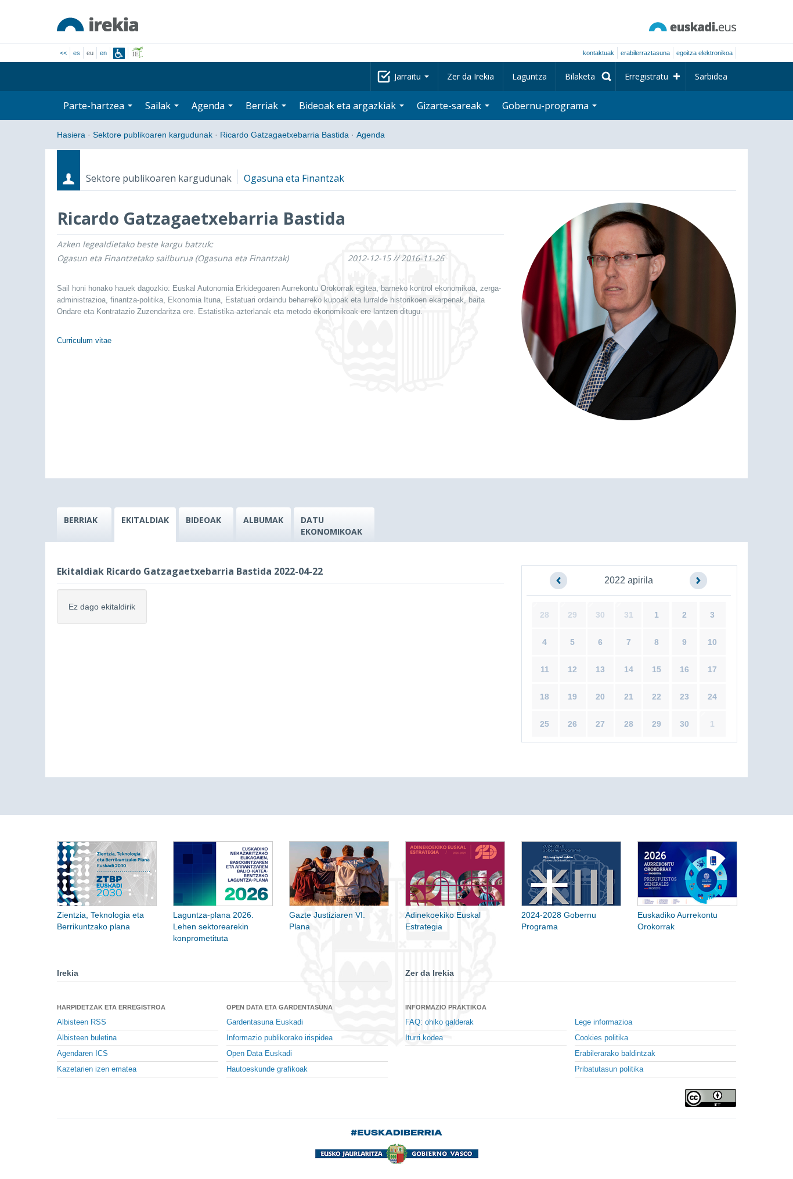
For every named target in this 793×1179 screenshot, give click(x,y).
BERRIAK (81, 519)
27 (600, 724)
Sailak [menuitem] (159, 105)
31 (628, 614)
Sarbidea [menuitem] (711, 76)
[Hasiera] (97, 24)
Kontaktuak (598, 52)
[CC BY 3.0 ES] (710, 1098)
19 (572, 696)
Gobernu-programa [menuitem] (546, 105)
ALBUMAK (263, 519)
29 (572, 614)
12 (572, 669)
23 (684, 696)
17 (712, 669)
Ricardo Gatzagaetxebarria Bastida (284, 134)
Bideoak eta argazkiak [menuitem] (348, 105)
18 (544, 696)
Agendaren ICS (82, 1054)
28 (544, 614)
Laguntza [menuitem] (529, 76)
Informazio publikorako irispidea (279, 1038)
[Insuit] (119, 53)
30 (600, 614)
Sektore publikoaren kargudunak (152, 134)
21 (628, 696)
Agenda (370, 134)
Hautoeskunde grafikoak (267, 1069)
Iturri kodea (424, 1038)
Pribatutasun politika (609, 1069)
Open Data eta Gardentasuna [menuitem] (279, 1007)
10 (712, 642)
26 (572, 724)
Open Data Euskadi (259, 1054)
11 (544, 669)
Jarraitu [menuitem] (408, 76)
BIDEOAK (203, 519)
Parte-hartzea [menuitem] (95, 105)
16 (684, 669)
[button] (558, 580)
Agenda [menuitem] (209, 105)
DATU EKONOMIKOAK (331, 525)
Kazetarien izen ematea (96, 1069)
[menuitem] (585, 76)
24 (712, 696)
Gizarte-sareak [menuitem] (450, 105)
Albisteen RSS (81, 1022)
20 (600, 696)
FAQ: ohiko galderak (439, 1022)
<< (63, 52)
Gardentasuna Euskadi (264, 1022)
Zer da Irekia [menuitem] (470, 76)
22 (656, 696)
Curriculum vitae (84, 340)
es (76, 52)
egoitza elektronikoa (704, 52)
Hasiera (71, 134)
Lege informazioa (603, 1022)
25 (544, 724)
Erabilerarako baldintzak (615, 1054)
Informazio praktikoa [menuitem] (445, 1007)
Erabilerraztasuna (645, 52)
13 (600, 669)
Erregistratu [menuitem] (646, 76)
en (103, 52)
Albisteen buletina (87, 1038)
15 (656, 669)
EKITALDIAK (145, 519)
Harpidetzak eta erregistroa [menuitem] (111, 1007)
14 (628, 669)
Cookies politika (601, 1038)
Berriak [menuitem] (263, 105)
